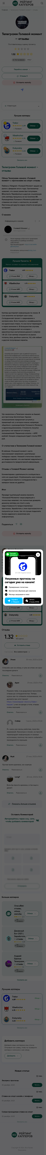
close (38, 555)
